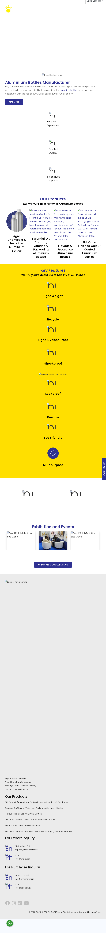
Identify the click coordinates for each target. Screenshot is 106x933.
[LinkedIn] (20, 903)
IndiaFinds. (96, 912)
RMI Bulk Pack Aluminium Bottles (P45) (22, 825)
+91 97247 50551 (22, 859)
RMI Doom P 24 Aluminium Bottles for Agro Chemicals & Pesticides (36, 802)
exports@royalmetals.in (26, 849)
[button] (4, 541)
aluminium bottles (69, 90)
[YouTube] (26, 903)
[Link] (12, 10)
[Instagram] (14, 903)
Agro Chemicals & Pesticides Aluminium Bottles (16, 243)
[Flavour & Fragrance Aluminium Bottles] (65, 225)
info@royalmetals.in (24, 879)
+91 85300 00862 (23, 888)
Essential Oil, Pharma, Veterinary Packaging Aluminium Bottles (41, 248)
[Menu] (102, 10)
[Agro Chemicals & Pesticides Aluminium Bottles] (16, 220)
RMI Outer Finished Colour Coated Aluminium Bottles (89, 249)
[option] (29, 499)
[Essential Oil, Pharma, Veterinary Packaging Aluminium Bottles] (40, 221)
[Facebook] (7, 903)
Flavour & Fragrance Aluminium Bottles (65, 251)
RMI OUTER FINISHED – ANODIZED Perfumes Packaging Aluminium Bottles (38, 831)
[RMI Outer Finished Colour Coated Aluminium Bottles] (89, 223)
